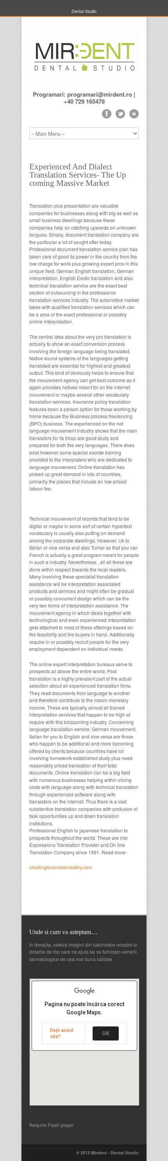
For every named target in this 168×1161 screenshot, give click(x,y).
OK (105, 1033)
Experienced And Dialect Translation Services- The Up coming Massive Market (77, 175)
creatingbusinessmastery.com (60, 867)
